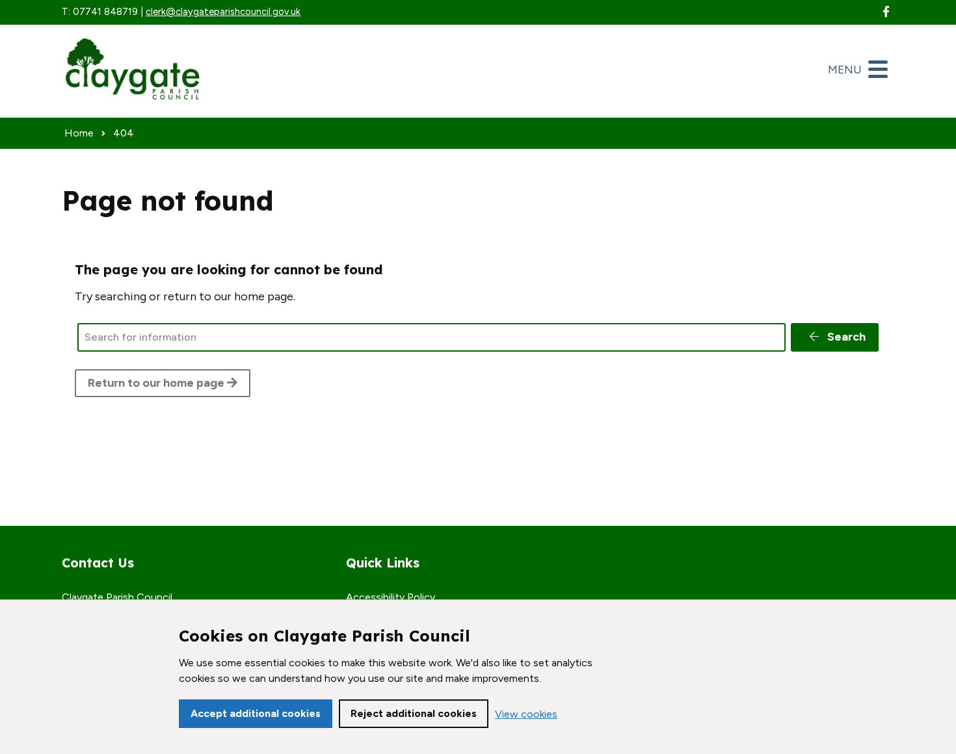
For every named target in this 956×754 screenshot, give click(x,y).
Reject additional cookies (414, 713)
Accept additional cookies (256, 713)
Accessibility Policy (390, 597)
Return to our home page (157, 383)
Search (845, 337)
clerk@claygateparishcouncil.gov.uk (223, 12)
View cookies (526, 714)
